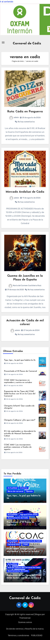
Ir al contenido (6, 1)
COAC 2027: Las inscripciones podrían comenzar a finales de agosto (18, 447)
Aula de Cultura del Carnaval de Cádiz (24, 568)
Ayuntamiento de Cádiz (18, 518)
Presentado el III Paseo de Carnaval (20, 371)
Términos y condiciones (18, 635)
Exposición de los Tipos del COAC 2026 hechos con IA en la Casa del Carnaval (19, 393)
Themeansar (24, 618)
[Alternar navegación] (3, 42)
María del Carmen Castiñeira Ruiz (27, 286)
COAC (25, 544)
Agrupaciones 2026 (29, 514)
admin (16, 117)
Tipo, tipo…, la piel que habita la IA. (20, 360)
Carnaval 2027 (14, 544)
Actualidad (12, 488)
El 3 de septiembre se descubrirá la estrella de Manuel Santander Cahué (20, 433)
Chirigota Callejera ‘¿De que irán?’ (19, 420)
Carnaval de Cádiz (27, 43)
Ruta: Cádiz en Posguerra (25, 111)
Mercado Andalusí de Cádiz (25, 191)
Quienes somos (25, 622)
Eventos (24, 488)
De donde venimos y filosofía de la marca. (25, 629)
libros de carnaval (15, 491)
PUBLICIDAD (36, 635)
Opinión (29, 491)
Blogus (38, 614)
